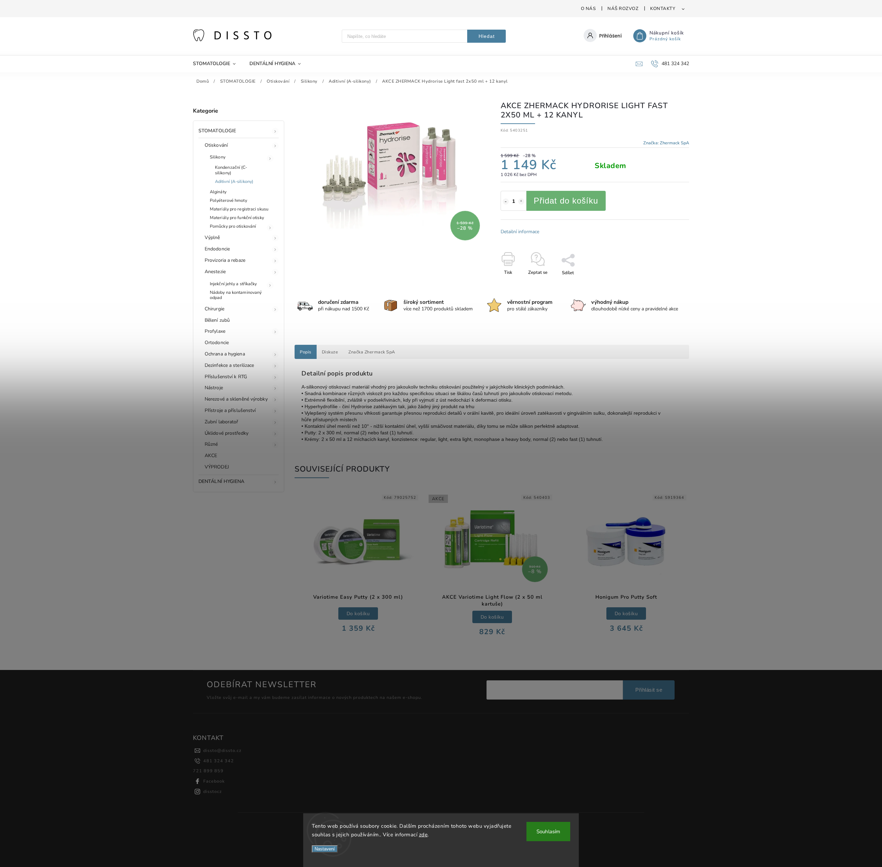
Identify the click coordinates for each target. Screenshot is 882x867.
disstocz (212, 791)
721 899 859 (208, 771)
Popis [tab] (305, 352)
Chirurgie (214, 309)
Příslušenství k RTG (226, 376)
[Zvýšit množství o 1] (521, 201)
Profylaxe (215, 331)
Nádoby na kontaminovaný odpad (235, 294)
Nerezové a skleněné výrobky (236, 399)
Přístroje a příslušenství (230, 410)
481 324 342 (218, 761)
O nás (588, 9)
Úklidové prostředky (226, 433)
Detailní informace (520, 231)
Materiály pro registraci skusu (239, 209)
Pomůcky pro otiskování (233, 226)
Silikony (217, 157)
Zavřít (667, 285)
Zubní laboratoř (221, 422)
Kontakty (662, 9)
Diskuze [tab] (330, 352)
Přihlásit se (648, 690)
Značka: (666, 143)
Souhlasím (548, 831)
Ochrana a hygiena (225, 354)
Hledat (487, 36)
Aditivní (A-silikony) (234, 181)
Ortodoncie (217, 342)
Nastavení (325, 848)
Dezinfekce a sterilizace (229, 365)
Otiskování (216, 145)
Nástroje (214, 387)
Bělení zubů (217, 320)
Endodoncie (217, 249)
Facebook (214, 781)
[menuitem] (218, 63)
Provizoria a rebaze (225, 260)
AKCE (211, 455)
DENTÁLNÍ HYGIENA (221, 481)
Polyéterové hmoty (228, 200)
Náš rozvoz (622, 9)
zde (423, 834)
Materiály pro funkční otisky (237, 217)
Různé (211, 444)
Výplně (212, 237)
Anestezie (215, 271)
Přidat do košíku (566, 200)
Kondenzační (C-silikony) (231, 169)
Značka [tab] (371, 352)
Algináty (218, 192)
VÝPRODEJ (217, 467)
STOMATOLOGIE (217, 130)
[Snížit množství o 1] (506, 201)
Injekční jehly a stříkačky (233, 284)
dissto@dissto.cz (222, 750)
